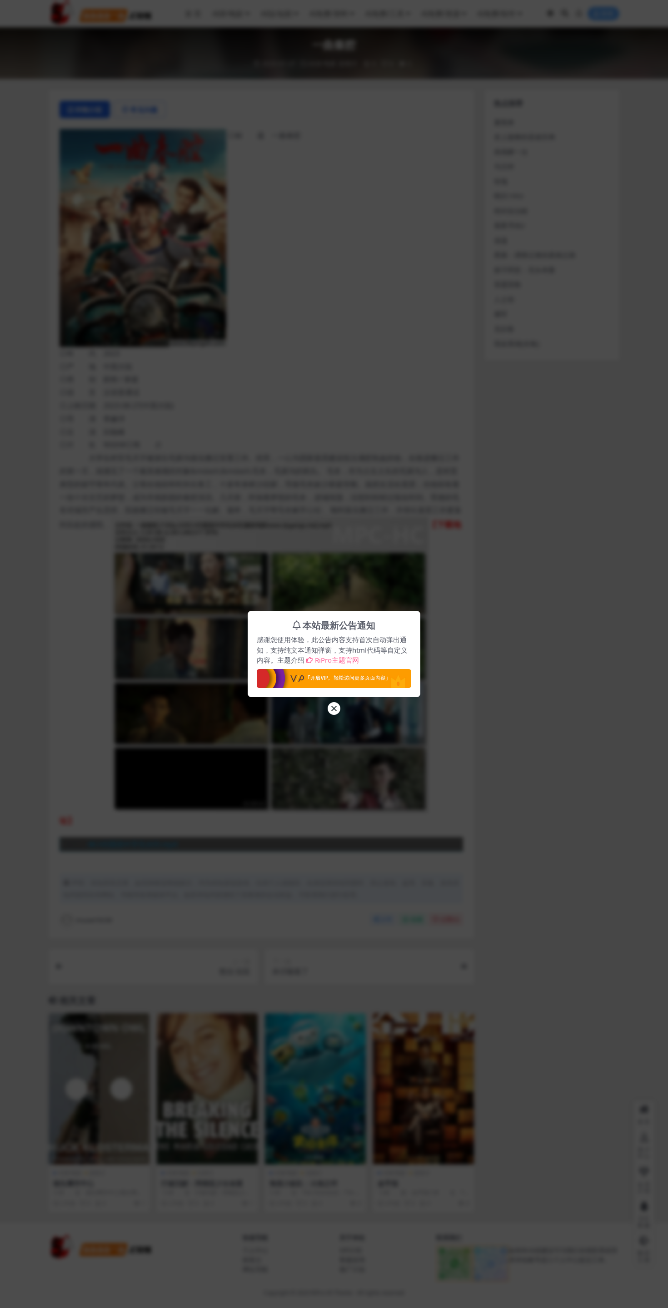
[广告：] (334, 675)
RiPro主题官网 (337, 659)
